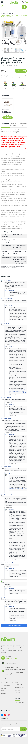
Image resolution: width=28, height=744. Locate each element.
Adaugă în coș (21, 71)
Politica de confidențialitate (19, 684)
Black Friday (4, 693)
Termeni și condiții (20, 687)
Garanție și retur (19, 702)
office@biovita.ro (11, 663)
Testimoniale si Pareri (7, 683)
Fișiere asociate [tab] (13, 124)
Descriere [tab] (5, 123)
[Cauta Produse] (24, 7)
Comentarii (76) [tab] (22, 124)
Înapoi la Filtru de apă (10, 66)
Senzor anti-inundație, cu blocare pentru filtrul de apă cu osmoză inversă (7, 111)
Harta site (17, 693)
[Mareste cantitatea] (13, 70)
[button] (24, 34)
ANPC (2, 691)
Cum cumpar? (5, 688)
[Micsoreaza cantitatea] (13, 72)
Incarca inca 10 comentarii (14, 625)
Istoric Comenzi (19, 705)
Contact (17, 690)
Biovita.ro (7, 740)
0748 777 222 (12, 658)
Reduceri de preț (5, 685)
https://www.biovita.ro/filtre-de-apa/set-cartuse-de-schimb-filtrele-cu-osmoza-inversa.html (17, 391)
